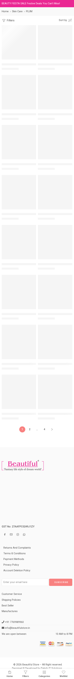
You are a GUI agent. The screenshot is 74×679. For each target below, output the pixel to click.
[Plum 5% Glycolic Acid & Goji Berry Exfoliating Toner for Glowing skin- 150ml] (19, 242)
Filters (10, 20)
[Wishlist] (32, 28)
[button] (31, 59)
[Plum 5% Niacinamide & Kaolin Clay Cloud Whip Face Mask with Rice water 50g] (55, 242)
